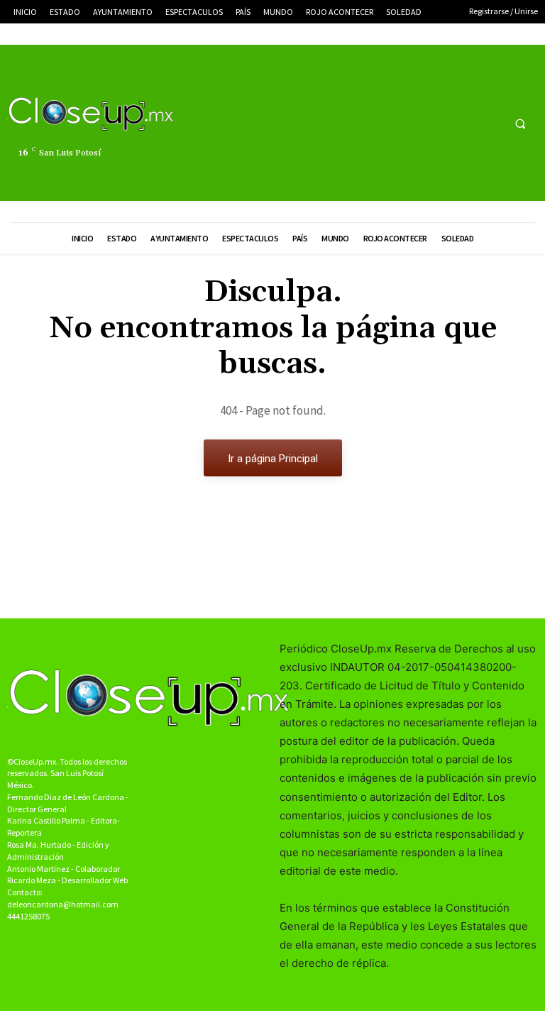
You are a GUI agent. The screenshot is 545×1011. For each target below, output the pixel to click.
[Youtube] (489, 123)
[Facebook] (436, 123)
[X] (463, 123)
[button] (520, 123)
